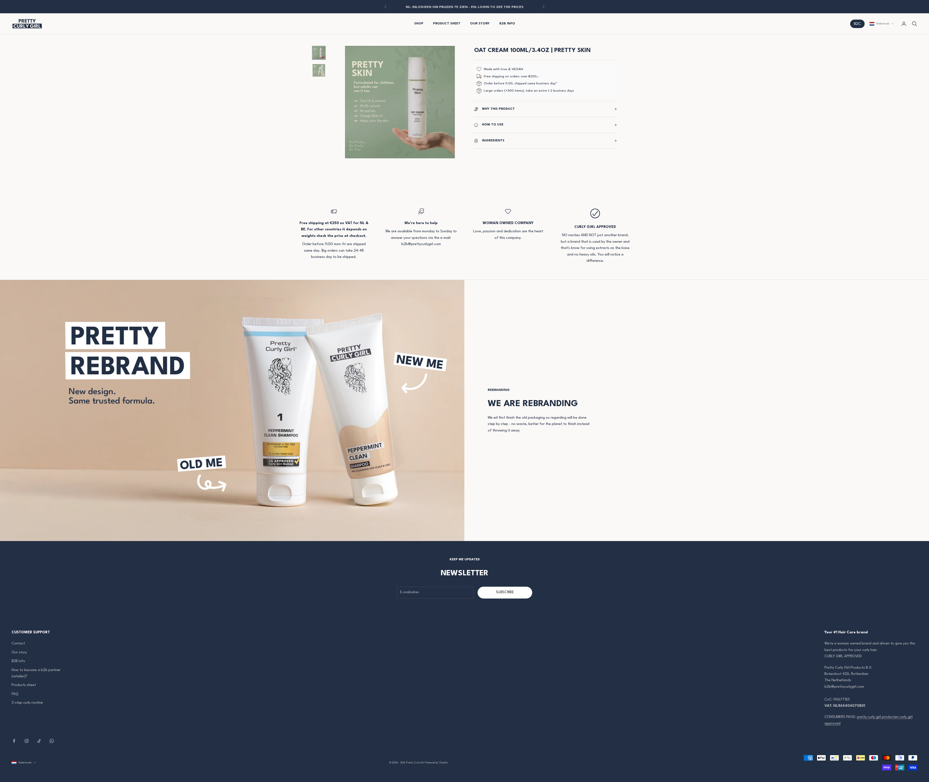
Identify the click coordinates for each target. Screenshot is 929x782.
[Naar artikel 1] (319, 53)
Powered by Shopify (436, 762)
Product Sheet (446, 23)
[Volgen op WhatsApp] (51, 740)
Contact (18, 643)
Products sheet (24, 685)
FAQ (15, 694)
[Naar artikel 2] (319, 70)
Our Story (480, 23)
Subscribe (505, 592)
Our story (19, 652)
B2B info (18, 661)
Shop (418, 23)
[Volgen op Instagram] (26, 740)
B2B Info (507, 23)
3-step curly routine (27, 703)
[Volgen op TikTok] (39, 740)
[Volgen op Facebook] (14, 740)
